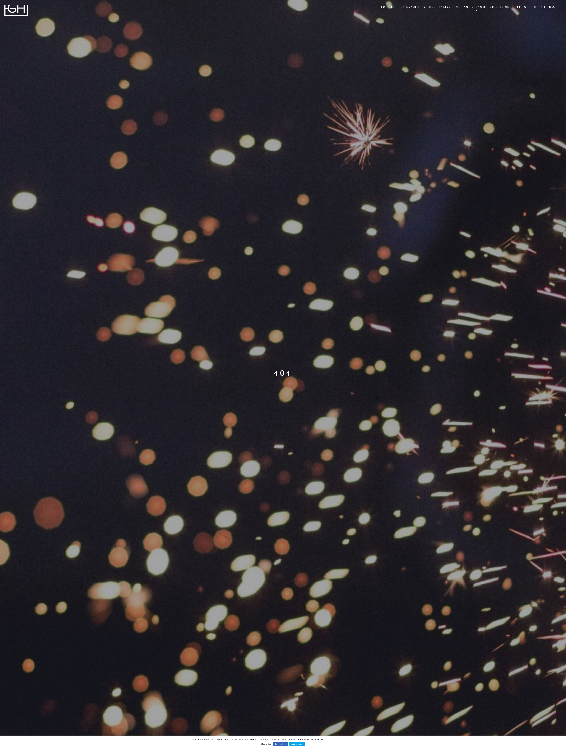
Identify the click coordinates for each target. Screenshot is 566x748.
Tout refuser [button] (280, 744)
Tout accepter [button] (297, 744)
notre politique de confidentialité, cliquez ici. (348, 739)
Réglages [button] (266, 744)
